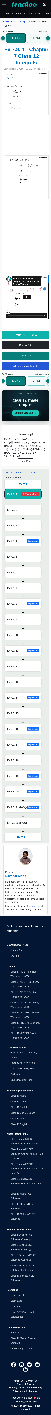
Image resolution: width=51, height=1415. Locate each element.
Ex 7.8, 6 (12, 572)
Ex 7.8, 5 (12, 556)
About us (19, 1381)
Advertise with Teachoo (25, 1391)
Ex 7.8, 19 (22, 776)
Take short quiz (25, 355)
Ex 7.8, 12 (13, 666)
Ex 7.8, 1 (22, 494)
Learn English (17, 1295)
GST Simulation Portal (21, 1080)
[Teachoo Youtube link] (37, 1364)
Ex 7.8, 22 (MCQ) (17, 823)
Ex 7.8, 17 (22, 744)
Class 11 (21, 13)
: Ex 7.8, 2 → (25, 335)
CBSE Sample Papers (21, 1348)
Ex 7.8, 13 (13, 682)
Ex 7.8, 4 (22, 541)
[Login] (44, 4)
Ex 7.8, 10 (13, 635)
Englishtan (15, 1332)
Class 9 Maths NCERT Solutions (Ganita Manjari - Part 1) (26, 1183)
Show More (25, 461)
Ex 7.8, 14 (22, 697)
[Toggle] (5, 4)
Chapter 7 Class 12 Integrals (15, 21)
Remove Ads (25, 345)
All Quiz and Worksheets (25, 366)
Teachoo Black (34, 906)
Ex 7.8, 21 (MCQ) (22, 807)
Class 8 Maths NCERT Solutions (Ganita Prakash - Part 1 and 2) (26, 1168)
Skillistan (15, 1074)
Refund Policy (34, 1387)
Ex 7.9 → (23, 837)
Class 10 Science (19, 1101)
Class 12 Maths (18, 1118)
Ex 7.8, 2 (12, 509)
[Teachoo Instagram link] (22, 1364)
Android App (16, 950)
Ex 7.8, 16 (22, 729)
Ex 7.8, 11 (22, 650)
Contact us (32, 1381)
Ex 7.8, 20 (22, 791)
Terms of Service (26, 1384)
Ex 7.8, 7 (12, 588)
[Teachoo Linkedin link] (25, 1369)
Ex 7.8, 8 (22, 603)
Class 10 (34, 13)
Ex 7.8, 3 (12, 525)
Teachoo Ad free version (22, 1063)
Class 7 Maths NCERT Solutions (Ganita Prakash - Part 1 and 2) (26, 1154)
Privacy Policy (17, 1387)
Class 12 (8, 13)
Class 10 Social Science (22, 1113)
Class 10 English (19, 1107)
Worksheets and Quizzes (23, 1068)
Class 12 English (19, 1124)
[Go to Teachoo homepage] (24, 4)
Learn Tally (16, 1306)
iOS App (14, 956)
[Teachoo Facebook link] (14, 1364)
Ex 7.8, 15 (13, 713)
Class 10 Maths (18, 1096)
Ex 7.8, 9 (12, 619)
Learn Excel (16, 1301)
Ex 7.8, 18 (13, 760)
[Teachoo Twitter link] (30, 1364)
